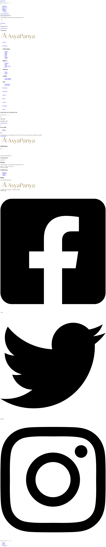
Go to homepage (3, 136)
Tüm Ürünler (5, 6)
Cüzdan (6, 72)
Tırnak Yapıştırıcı (8, 66)
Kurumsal (4, 10)
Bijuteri (4, 98)
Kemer (6, 73)
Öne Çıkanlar (5, 91)
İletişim (4, 9)
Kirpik (6, 64)
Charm (6, 52)
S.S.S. (6, 11)
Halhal (6, 53)
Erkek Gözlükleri (8, 78)
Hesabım (4, 175)
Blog (3, 7)
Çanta (6, 71)
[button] (0, 24)
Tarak (6, 65)
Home (4, 129)
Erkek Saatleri (7, 84)
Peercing (6, 57)
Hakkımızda (5, 8)
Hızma (6, 54)
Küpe (6, 56)
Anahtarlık (7, 63)
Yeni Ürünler (5, 87)
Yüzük (6, 58)
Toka (6, 67)
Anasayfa (4, 5)
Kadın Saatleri (7, 85)
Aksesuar (4, 95)
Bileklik (6, 51)
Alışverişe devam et (3, 28)
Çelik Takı (4, 102)
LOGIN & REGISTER (4, 13)
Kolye (6, 55)
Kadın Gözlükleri (8, 79)
